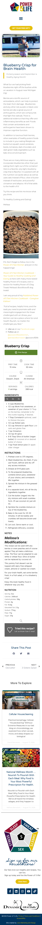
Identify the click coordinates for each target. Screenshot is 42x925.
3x (19, 399)
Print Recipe (22, 352)
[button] (21, 18)
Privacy (20, 916)
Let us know (20, 631)
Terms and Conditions (32, 916)
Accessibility (21, 918)
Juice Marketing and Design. (26, 923)
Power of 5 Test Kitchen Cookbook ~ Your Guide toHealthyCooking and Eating (19, 276)
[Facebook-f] (10, 891)
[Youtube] (28, 891)
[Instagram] (22, 891)
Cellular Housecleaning (21, 714)
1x (7, 399)
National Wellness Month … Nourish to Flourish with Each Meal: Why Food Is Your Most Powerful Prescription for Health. (21, 778)
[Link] (35, 891)
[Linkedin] (16, 891)
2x (13, 399)
